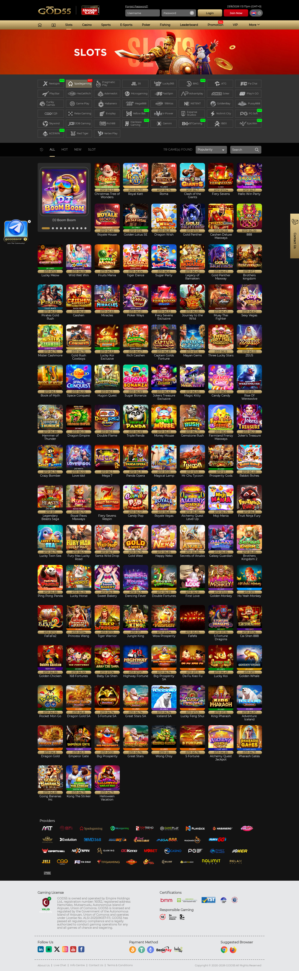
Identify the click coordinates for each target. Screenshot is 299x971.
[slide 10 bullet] (85, 228)
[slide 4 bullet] (61, 228)
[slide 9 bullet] (81, 228)
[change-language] (256, 12)
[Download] (53, 25)
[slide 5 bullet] (65, 228)
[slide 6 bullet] (69, 228)
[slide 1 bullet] (46, 228)
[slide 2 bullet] (53, 228)
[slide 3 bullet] (57, 228)
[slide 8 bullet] (77, 228)
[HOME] (40, 25)
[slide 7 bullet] (73, 228)
